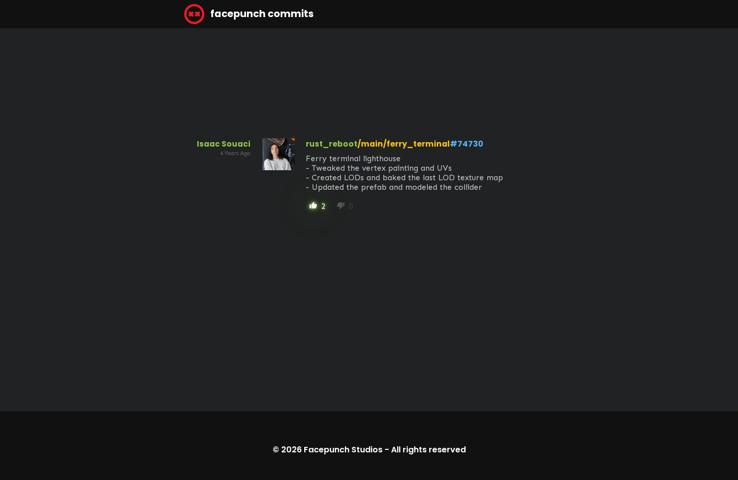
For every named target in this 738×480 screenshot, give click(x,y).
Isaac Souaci (224, 144)
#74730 (466, 144)
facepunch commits (261, 14)
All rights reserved (428, 449)
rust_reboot (331, 144)
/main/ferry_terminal (403, 144)
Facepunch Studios (343, 449)
